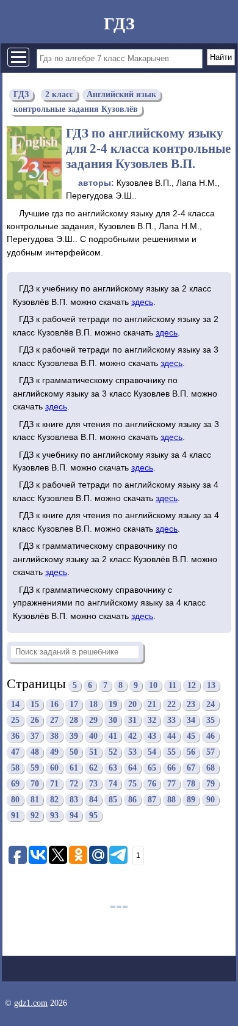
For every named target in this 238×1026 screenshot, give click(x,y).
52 (113, 752)
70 (35, 784)
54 (152, 752)
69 (15, 784)
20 (132, 704)
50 (74, 752)
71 (54, 784)
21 (152, 704)
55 (171, 752)
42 (132, 736)
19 (113, 704)
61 (74, 768)
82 (54, 800)
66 (171, 768)
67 (191, 768)
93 (54, 816)
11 (172, 685)
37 (35, 736)
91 (15, 816)
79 (210, 784)
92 (35, 816)
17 (74, 704)
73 (93, 784)
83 (74, 800)
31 (132, 720)
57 (210, 752)
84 (93, 800)
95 (93, 816)
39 (74, 736)
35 (210, 720)
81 (35, 800)
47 (15, 752)
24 (210, 704)
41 (113, 736)
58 (15, 768)
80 (15, 800)
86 (132, 800)
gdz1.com (31, 1003)
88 (171, 800)
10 (153, 685)
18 (93, 704)
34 (191, 720)
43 (152, 736)
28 (74, 720)
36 (15, 736)
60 (54, 768)
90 (210, 800)
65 (152, 768)
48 (35, 752)
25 (15, 720)
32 (152, 720)
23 (191, 704)
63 (113, 768)
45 (191, 736)
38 (54, 736)
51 (93, 752)
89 (191, 800)
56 (191, 752)
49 (54, 752)
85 (113, 800)
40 (93, 736)
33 (171, 720)
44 (171, 736)
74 (113, 784)
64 (132, 768)
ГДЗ (119, 23)
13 (211, 685)
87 (152, 800)
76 (152, 784)
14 (15, 704)
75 (132, 784)
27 (54, 720)
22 (171, 704)
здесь (142, 302)
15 (35, 704)
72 (74, 784)
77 (171, 784)
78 (191, 784)
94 (74, 816)
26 (35, 720)
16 (54, 704)
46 (210, 736)
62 (93, 768)
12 (191, 685)
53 (132, 752)
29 (93, 720)
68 (210, 768)
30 (113, 720)
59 (35, 768)
